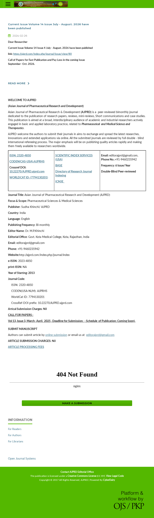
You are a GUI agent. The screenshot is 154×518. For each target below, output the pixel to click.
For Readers (14, 429)
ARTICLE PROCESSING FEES (26, 347)
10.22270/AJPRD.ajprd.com (27, 171)
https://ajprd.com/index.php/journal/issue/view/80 (42, 54)
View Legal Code (115, 476)
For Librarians (15, 441)
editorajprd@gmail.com (100, 335)
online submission (56, 335)
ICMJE (60, 181)
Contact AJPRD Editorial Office (77, 472)
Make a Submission (77, 403)
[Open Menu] (8, 4)
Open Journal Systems (22, 458)
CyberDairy (109, 480)
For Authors (14, 435)
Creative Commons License (82, 476)
